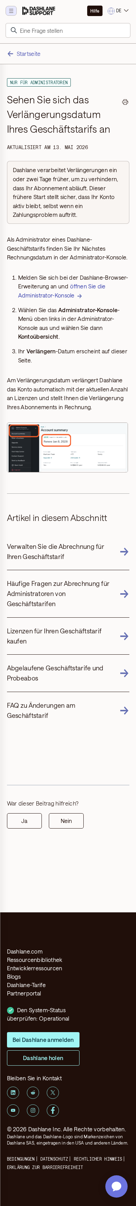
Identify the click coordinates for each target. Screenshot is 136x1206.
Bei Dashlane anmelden (43, 1039)
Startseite (29, 53)
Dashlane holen (43, 1057)
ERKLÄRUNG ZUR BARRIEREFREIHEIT (45, 1167)
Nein (66, 820)
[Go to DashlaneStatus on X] (53, 1093)
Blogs (14, 976)
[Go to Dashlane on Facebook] (53, 1110)
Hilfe (94, 10)
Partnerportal (24, 993)
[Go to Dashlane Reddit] (33, 1093)
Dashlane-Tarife (26, 984)
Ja (24, 820)
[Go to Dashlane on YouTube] (13, 1110)
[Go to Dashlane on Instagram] (33, 1110)
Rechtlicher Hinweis (98, 1158)
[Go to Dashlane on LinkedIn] (13, 1093)
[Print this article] (125, 103)
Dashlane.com (25, 951)
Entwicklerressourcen (34, 968)
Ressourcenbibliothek (34, 959)
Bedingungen (21, 1158)
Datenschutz (54, 1158)
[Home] (38, 11)
